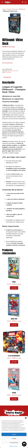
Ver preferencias (14, 442)
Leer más (14, 288)
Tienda (8, 9)
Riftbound (22, 9)
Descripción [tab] (7, 77)
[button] (26, 418)
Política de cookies (13, 446)
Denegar (14, 438)
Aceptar (14, 434)
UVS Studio (8, 72)
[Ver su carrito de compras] (22, 2)
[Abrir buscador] (26, 2)
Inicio (3, 9)
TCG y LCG (15, 9)
